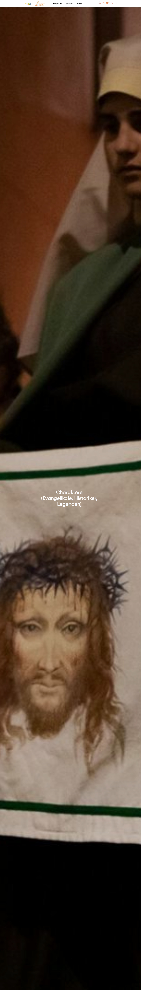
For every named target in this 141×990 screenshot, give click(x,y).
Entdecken (57, 3)
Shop (100, 3)
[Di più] (116, 3)
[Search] (112, 3)
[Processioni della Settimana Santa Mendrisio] (35, 4)
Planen (79, 3)
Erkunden (69, 3)
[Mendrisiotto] (28, 4)
